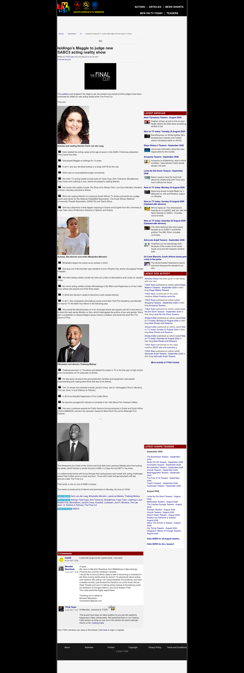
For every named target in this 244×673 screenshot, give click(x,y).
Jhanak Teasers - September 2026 (162, 469)
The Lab (134, 502)
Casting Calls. (98, 622)
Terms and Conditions (177, 647)
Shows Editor (151, 317)
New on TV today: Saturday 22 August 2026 (165, 337)
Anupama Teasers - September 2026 (161, 156)
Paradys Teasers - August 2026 (161, 509)
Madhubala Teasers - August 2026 (162, 501)
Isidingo (74, 499)
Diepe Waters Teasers (159, 290)
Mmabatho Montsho (98, 496)
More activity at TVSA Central (165, 362)
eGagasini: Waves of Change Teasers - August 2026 (164, 532)
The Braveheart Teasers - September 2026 (163, 458)
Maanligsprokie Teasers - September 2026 (163, 474)
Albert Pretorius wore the (164, 296)
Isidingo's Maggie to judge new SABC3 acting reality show (108, 34)
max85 (68, 557)
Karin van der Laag (79, 496)
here (105, 629)
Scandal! (99, 502)
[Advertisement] (122, 24)
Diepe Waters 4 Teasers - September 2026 (164, 145)
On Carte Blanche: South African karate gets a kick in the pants (165, 258)
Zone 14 (61, 504)
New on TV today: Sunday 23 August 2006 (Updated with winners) (164, 202)
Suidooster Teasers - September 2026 (164, 485)
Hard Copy (84, 499)
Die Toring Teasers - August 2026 (162, 528)
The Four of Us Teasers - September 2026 (163, 479)
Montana (125, 502)
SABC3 (75, 508)
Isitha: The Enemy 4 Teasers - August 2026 (163, 524)
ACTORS (140, 7)
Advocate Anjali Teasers (164, 356)
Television (72, 34)
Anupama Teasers (157, 305)
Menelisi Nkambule (70, 568)
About (67, 647)
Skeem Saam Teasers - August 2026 (163, 514)
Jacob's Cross (87, 502)
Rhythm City (62, 502)
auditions (66, 93)
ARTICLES (155, 7)
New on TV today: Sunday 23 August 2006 (165, 328)
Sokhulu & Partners (74, 504)
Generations (74, 502)
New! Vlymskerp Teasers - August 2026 (162, 117)
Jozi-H (117, 502)
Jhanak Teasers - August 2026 (160, 512)
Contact (111, 647)
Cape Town (121, 499)
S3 (81, 34)
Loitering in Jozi (135, 499)
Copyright (133, 647)
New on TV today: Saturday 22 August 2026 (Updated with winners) (165, 222)
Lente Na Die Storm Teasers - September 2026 (163, 172)
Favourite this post (64, 59)
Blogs (61, 34)
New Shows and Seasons (160, 323)
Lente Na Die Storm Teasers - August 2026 (163, 497)
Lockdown (108, 502)
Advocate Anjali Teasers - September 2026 (164, 239)
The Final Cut (91, 504)
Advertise (89, 647)
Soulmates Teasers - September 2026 (164, 464)
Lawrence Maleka (116, 496)
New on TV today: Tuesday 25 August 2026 (164, 131)
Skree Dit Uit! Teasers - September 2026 (165, 462)
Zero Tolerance (96, 499)
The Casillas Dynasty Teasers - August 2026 (164, 505)
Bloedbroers (109, 499)
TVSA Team (69, 56)
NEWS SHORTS (174, 7)
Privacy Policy (154, 647)
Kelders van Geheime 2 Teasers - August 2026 (162, 519)
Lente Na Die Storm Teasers (166, 314)
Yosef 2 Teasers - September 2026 (162, 483)
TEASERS (172, 13)
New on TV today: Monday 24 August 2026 (164, 187)
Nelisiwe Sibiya (152, 278)
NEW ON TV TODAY (151, 13)
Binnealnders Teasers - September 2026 (165, 467)
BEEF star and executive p (165, 347)
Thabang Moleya (132, 496)
